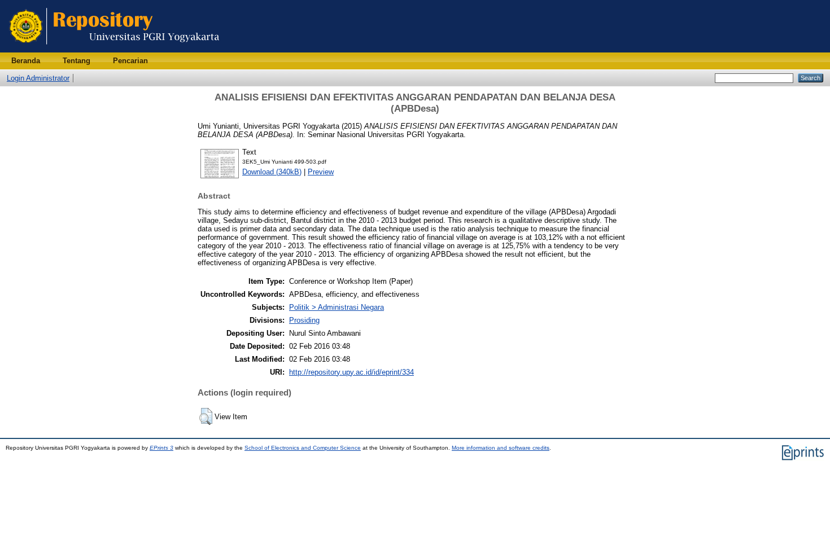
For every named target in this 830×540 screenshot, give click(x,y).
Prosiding (304, 320)
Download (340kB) (272, 172)
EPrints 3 (161, 448)
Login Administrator (38, 78)
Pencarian (130, 60)
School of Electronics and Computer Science (302, 448)
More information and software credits (500, 448)
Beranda (25, 60)
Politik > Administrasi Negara (336, 307)
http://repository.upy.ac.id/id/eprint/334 (351, 372)
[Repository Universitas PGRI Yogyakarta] (114, 50)
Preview (321, 172)
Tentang (76, 60)
